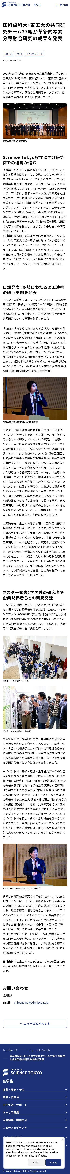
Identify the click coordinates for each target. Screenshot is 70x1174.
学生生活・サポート (15, 1105)
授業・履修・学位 (13, 1090)
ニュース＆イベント (39, 1050)
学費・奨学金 (11, 1097)
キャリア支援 (11, 1112)
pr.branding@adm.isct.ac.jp (31, 1002)
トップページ (10, 1050)
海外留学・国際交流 (15, 1120)
